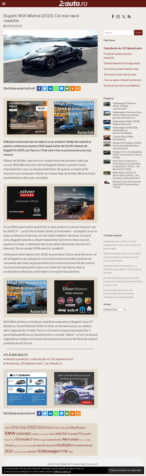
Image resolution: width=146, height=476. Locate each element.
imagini (42, 440)
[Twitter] (44, 88)
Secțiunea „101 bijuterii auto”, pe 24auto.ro (34, 363)
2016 (62, 428)
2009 (7, 428)
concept (23, 433)
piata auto (16, 446)
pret (31, 445)
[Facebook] (39, 88)
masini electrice (54, 439)
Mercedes (71, 439)
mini (81, 440)
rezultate (63, 445)
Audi (74, 427)
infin (96, 464)
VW (64, 451)
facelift (86, 433)
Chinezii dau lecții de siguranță (122, 63)
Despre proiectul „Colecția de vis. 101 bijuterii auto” (40, 359)
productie (39, 445)
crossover (43, 434)
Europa (73, 434)
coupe (34, 434)
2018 (67, 428)
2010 (15, 427)
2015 (56, 427)
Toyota (22, 452)
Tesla (16, 452)
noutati (87, 440)
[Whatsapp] (55, 88)
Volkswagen (49, 451)
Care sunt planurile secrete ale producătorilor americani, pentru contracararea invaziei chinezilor (118, 294)
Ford (13, 440)
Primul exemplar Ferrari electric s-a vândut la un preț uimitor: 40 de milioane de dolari (122, 269)
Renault (50, 445)
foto (36, 439)
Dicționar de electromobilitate (122, 85)
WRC (70, 452)
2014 (49, 427)
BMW (10, 433)
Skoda (89, 445)
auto (82, 427)
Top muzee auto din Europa (120, 74)
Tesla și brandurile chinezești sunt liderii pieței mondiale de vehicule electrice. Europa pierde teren (122, 257)
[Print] (72, 88)
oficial (9, 445)
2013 (41, 427)
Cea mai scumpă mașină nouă (121, 68)
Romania (78, 445)
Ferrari (8, 440)
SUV (9, 451)
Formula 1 (24, 439)
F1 (80, 433)
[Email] (67, 88)
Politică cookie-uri (62, 471)
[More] (78, 88)
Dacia (52, 434)
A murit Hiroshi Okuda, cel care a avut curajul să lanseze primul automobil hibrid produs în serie (122, 281)
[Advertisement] (124, 211)
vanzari (32, 451)
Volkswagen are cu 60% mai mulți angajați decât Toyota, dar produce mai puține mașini (122, 245)
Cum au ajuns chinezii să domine (122, 80)
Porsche (24, 446)
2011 (23, 427)
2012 (31, 427)
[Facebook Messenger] (61, 88)
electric (62, 434)
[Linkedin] (50, 88)
